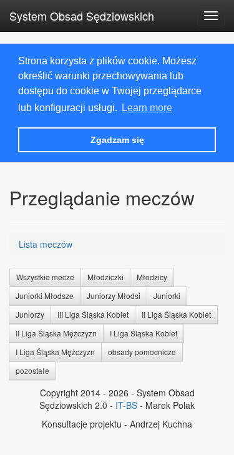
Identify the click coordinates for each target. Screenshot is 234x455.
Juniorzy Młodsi (113, 295)
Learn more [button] (147, 107)
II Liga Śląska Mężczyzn (56, 333)
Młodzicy (152, 277)
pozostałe (32, 370)
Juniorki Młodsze (45, 295)
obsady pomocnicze (142, 351)
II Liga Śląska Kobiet (176, 314)
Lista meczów (45, 244)
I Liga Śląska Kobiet (143, 333)
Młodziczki (105, 277)
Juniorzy (30, 314)
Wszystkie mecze (45, 277)
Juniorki (167, 295)
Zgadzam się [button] (117, 140)
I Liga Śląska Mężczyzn (55, 351)
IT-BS (126, 405)
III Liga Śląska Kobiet (93, 314)
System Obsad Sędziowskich (81, 15)
